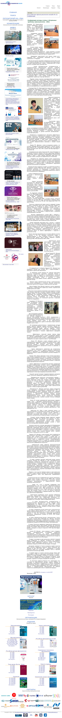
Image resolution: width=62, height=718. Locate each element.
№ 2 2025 (12, 632)
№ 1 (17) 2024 (12, 682)
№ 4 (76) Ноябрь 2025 (12, 642)
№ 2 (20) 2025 (12, 679)
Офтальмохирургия (16, 625)
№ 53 (42, 645)
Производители (31, 612)
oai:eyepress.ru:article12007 (46, 572)
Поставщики (31, 615)
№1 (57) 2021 (42, 671)
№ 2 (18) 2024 (12, 681)
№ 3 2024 (42, 684)
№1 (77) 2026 (42, 665)
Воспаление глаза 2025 (8, 264)
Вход (59, 7)
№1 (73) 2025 (42, 666)
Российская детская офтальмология (16, 651)
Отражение (16, 676)
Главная (48, 6)
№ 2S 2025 (12, 631)
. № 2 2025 (12, 670)
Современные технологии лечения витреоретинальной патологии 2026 (12, 167)
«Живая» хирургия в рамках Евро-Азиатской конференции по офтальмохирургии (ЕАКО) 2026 (13, 118)
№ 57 (42, 641)
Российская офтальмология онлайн (46, 638)
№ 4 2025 (12, 629)
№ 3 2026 (42, 654)
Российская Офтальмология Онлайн (23, 712)
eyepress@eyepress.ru (53, 712)
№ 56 (42, 642)
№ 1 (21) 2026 (12, 678)
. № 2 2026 (12, 665)
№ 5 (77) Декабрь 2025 (12, 641)
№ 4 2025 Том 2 (41, 657)
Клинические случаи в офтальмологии (11, 42)
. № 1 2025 (12, 671)
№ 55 (42, 643)
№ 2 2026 (12, 627)
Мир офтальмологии (16, 637)
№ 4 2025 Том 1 (41, 658)
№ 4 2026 (42, 653)
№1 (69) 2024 (42, 667)
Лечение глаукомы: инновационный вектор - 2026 (12, 201)
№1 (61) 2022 (42, 670)
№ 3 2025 (12, 630)
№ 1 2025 (42, 632)
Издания (53, 7)
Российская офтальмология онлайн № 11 (42, 14)
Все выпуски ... (12, 633)
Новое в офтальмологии (46, 625)
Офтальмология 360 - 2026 (12, 149)
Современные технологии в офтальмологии (46, 650)
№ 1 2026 (12, 628)
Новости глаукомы (46, 664)
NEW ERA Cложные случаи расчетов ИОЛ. (12, 134)
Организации (46, 7)
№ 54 (42, 644)
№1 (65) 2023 (42, 669)
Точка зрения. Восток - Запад (16, 664)
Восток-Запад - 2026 (10, 87)
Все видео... (21, 254)
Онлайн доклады (10, 55)
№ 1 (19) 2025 (12, 680)
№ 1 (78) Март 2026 (12, 640)
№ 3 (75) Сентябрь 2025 (12, 643)
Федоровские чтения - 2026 (12, 71)
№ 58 (42, 640)
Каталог (39, 7)
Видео (58, 6)
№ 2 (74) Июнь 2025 (12, 644)
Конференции (31, 16)
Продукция (31, 610)
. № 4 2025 (12, 668)
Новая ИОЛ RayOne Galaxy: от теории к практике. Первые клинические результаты (13, 183)
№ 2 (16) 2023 (12, 683)
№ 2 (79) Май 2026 (12, 639)
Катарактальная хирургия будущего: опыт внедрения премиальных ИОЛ (12, 234)
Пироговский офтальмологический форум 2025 (12, 250)
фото (51, 37)
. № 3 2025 (12, 669)
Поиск (53, 6)
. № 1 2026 (12, 667)
